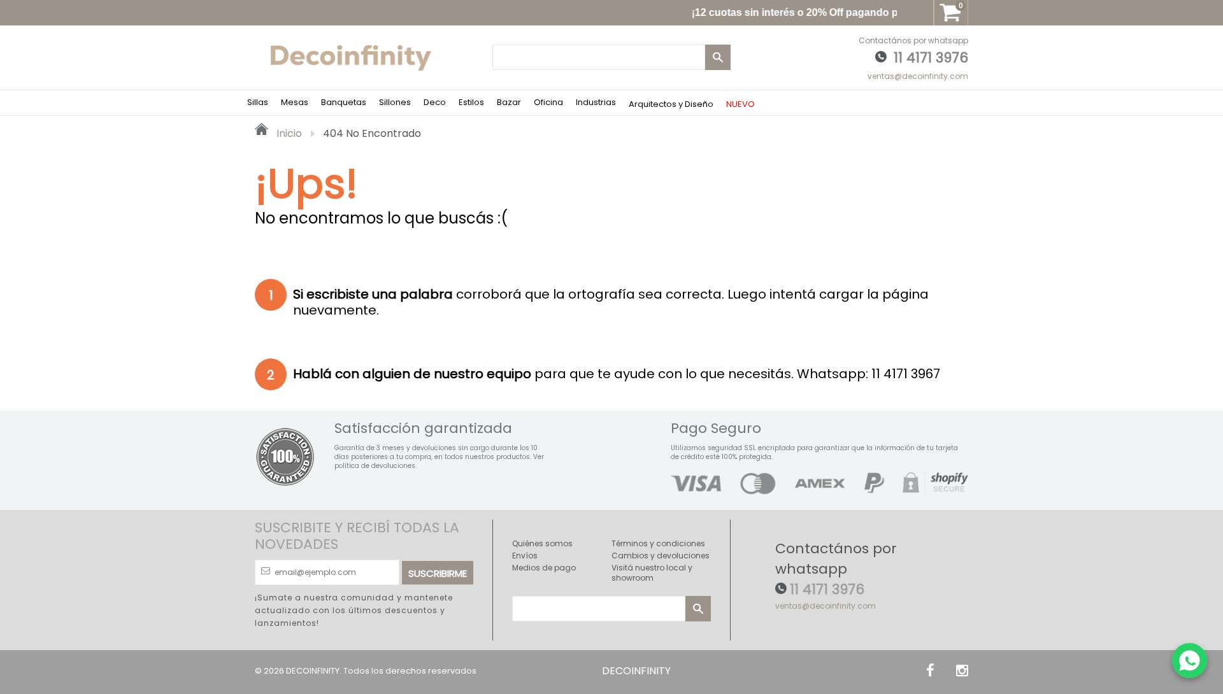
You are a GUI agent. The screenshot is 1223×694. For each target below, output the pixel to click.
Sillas (257, 102)
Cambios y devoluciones (661, 555)
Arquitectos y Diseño (671, 104)
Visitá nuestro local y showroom (652, 572)
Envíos (525, 555)
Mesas (294, 102)
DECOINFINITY (313, 671)
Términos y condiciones (658, 543)
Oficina (548, 102)
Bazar (509, 102)
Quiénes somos (542, 543)
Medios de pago (544, 567)
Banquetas (343, 102)
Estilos (471, 102)
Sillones (395, 102)
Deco (435, 102)
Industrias (596, 102)
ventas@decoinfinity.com (918, 76)
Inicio (288, 133)
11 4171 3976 (931, 57)
